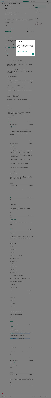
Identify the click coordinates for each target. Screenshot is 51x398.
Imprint (26, 51)
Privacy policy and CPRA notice (20, 51)
